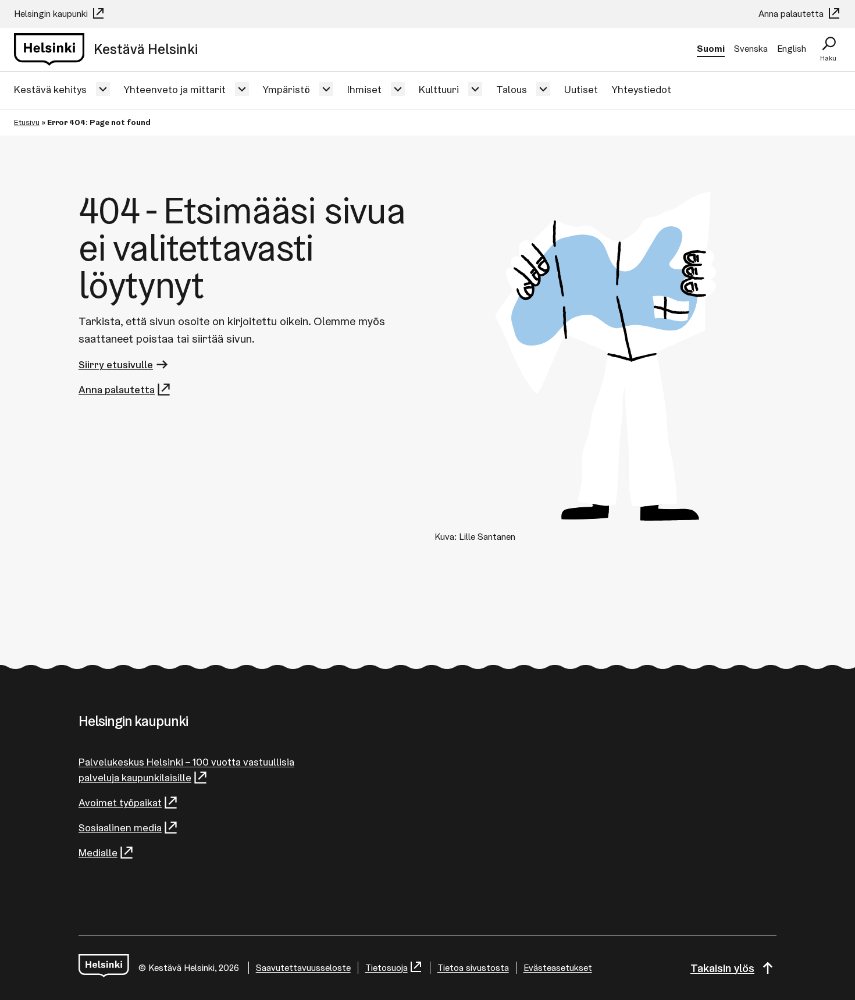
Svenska (751, 48)
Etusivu (27, 122)
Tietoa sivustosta (473, 968)
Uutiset (581, 89)
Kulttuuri (439, 89)
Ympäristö (286, 89)
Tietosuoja (386, 968)
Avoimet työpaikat (120, 802)
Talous (511, 89)
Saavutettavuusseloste (303, 968)
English (791, 48)
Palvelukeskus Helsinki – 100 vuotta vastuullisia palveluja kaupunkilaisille (186, 769)
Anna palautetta (792, 14)
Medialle (98, 852)
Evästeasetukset (557, 968)
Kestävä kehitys (50, 89)
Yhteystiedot (641, 89)
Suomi (711, 48)
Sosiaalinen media (120, 827)
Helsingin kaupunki (52, 14)
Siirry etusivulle (116, 364)
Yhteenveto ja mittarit (175, 89)
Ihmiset (364, 89)
